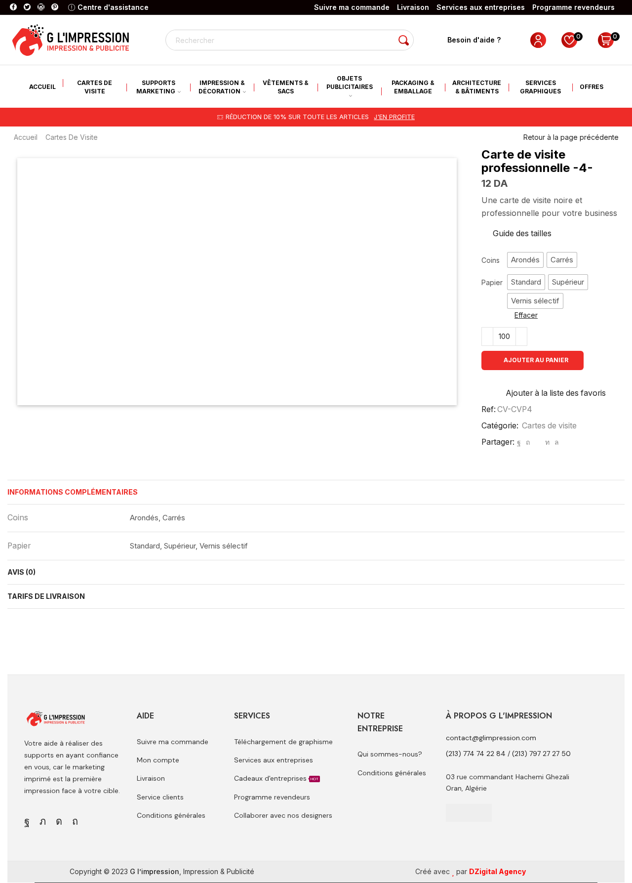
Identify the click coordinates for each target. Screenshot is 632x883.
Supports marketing (155, 87)
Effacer (526, 315)
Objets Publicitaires (349, 82)
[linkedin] (547, 442)
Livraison (413, 7)
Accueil (42, 86)
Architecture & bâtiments (476, 87)
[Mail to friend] (537, 442)
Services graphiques (540, 87)
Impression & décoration (221, 87)
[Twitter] (27, 7)
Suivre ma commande (352, 7)
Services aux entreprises (480, 7)
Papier (492, 282)
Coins (490, 260)
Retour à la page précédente (571, 137)
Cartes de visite (94, 87)
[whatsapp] (555, 442)
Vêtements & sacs (286, 87)
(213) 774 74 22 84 (476, 753)
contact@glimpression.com (491, 737)
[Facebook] (13, 7)
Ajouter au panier (536, 360)
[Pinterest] (54, 7)
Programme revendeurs (573, 7)
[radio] (525, 259)
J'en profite (394, 117)
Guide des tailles (522, 233)
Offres (591, 86)
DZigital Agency (497, 871)
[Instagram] (41, 7)
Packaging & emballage (413, 87)
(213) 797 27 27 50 (541, 753)
